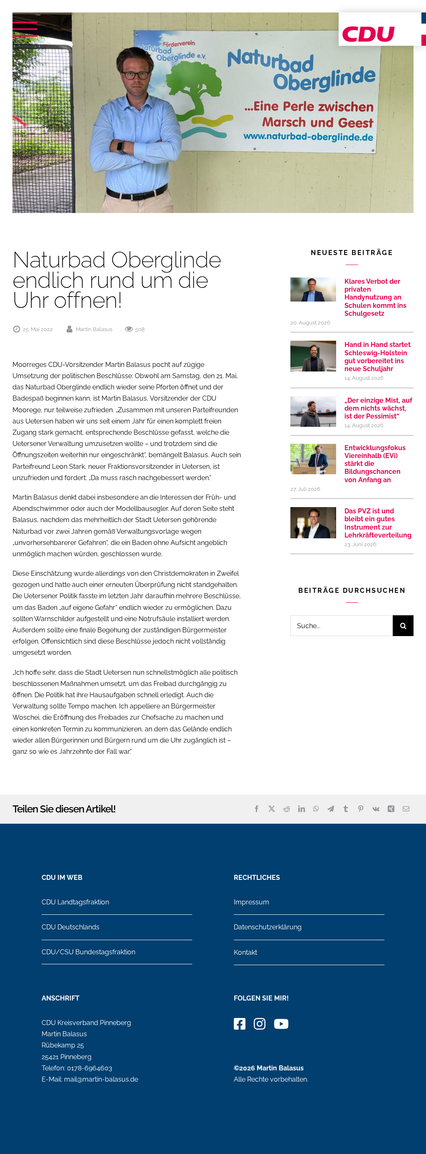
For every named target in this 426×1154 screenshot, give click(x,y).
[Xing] (391, 809)
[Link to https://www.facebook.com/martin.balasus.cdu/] (239, 1023)
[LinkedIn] (301, 809)
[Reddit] (286, 809)
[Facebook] (256, 809)
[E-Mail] (406, 809)
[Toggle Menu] (25, 29)
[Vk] (376, 809)
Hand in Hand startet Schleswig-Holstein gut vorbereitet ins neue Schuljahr (377, 357)
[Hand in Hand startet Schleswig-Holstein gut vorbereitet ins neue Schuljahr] (313, 356)
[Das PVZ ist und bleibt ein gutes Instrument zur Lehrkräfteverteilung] (313, 525)
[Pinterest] (360, 809)
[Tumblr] (345, 809)
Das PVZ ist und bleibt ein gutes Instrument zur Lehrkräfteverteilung (377, 523)
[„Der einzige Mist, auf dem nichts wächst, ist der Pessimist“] (313, 411)
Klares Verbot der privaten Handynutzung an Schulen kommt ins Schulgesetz (375, 297)
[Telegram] (330, 809)
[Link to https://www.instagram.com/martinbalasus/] (259, 1023)
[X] (271, 809)
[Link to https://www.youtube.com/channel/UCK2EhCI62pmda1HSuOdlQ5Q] (281, 1023)
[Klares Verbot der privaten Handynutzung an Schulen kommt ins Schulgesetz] (313, 289)
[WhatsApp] (316, 809)
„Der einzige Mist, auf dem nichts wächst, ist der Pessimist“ (378, 408)
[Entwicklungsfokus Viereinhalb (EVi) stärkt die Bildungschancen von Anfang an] (313, 459)
